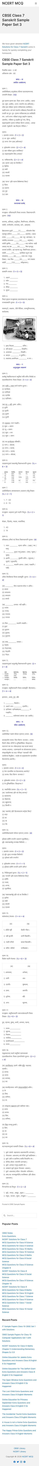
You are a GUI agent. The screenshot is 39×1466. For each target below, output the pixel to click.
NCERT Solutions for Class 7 (14, 1239)
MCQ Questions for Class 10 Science (18, 1252)
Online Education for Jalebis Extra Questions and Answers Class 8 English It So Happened (19, 1360)
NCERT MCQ (27, 1456)
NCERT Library (19, 1451)
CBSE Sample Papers (17, 1204)
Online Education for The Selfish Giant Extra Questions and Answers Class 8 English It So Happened (18, 1372)
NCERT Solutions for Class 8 (14, 1271)
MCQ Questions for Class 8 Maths (17, 1290)
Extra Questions (9, 1236)
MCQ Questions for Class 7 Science (17, 1296)
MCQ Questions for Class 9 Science (17, 1246)
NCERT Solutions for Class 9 (14, 1287)
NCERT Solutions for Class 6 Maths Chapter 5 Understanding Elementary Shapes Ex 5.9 (18, 1349)
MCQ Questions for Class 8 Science (17, 1242)
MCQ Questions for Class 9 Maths (17, 1255)
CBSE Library (19, 1448)
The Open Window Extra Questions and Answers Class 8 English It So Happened (19, 1383)
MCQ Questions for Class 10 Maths (17, 1249)
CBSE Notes (7, 1233)
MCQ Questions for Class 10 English (17, 1293)
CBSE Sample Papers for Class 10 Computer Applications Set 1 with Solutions (16, 1338)
